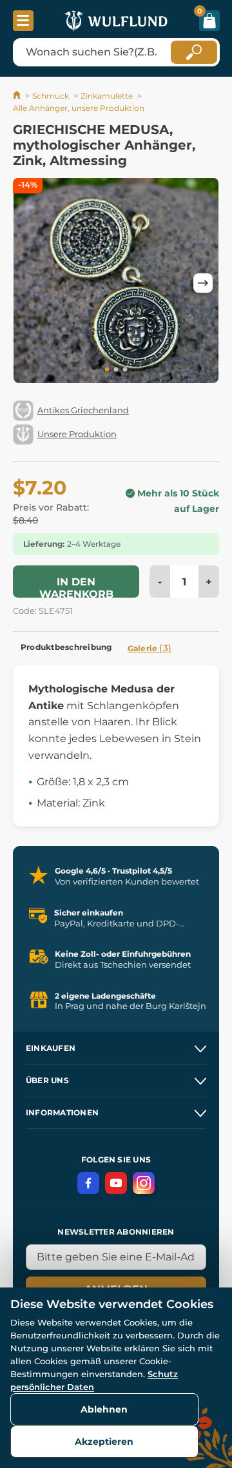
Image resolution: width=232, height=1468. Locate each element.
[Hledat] (194, 52)
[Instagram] (144, 1183)
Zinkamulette (107, 96)
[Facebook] (88, 1183)
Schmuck (50, 96)
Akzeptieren (104, 1441)
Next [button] (203, 283)
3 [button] (125, 370)
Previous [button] (29, 283)
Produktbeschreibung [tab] (66, 647)
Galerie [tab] (150, 648)
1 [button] (107, 370)
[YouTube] (116, 1183)
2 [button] (116, 370)
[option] (116, 282)
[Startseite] (18, 96)
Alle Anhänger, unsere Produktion (78, 108)
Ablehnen (104, 1409)
